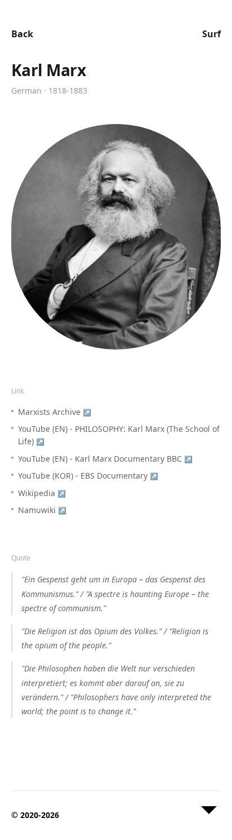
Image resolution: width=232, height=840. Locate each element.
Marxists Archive (54, 411)
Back (22, 34)
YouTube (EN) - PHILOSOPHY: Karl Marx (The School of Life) (119, 434)
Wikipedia (42, 493)
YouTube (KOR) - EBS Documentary (88, 475)
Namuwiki (42, 510)
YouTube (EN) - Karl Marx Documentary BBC (105, 458)
